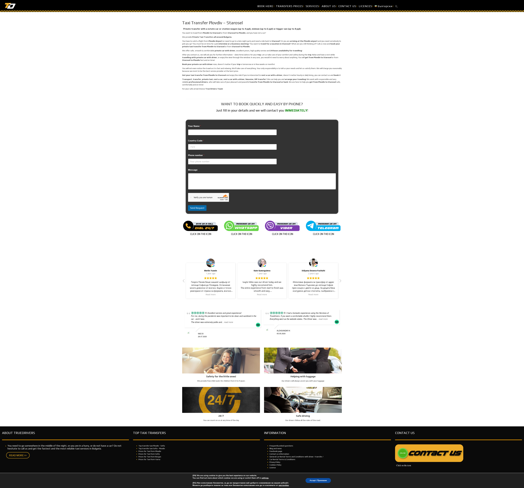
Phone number (196, 155)
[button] (396, 6)
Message (192, 170)
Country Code (196, 140)
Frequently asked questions (281, 446)
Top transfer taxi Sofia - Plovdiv (152, 448)
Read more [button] (211, 294)
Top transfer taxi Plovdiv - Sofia (152, 446)
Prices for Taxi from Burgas (150, 457)
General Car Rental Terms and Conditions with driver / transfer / (296, 457)
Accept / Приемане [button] (318, 480)
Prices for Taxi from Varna (149, 459)
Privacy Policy (275, 462)
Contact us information (279, 454)
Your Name (194, 126)
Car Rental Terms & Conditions (282, 459)
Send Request (197, 208)
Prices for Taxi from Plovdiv (150, 451)
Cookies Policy (275, 465)
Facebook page (276, 451)
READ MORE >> (18, 455)
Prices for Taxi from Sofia (149, 454)
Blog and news (276, 448)
